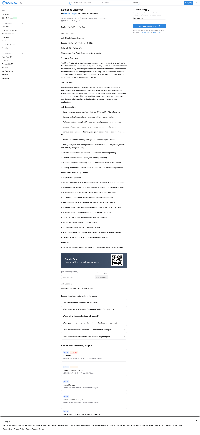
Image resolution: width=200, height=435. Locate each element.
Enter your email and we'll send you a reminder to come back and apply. (84, 272)
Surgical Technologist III (73, 370)
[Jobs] (10, 3)
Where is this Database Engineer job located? (81, 316)
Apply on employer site (148, 26)
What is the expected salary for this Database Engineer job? (86, 337)
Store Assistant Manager (73, 400)
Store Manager (69, 385)
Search (135, 3)
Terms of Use (145, 32)
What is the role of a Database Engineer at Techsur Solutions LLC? (89, 309)
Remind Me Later (101, 277)
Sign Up (189, 3)
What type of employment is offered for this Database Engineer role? (90, 323)
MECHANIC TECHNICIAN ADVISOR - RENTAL (82, 415)
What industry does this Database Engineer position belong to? (87, 330)
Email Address (138, 18)
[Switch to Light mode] (196, 3)
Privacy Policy (156, 32)
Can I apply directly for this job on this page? (80, 302)
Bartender (67, 356)
